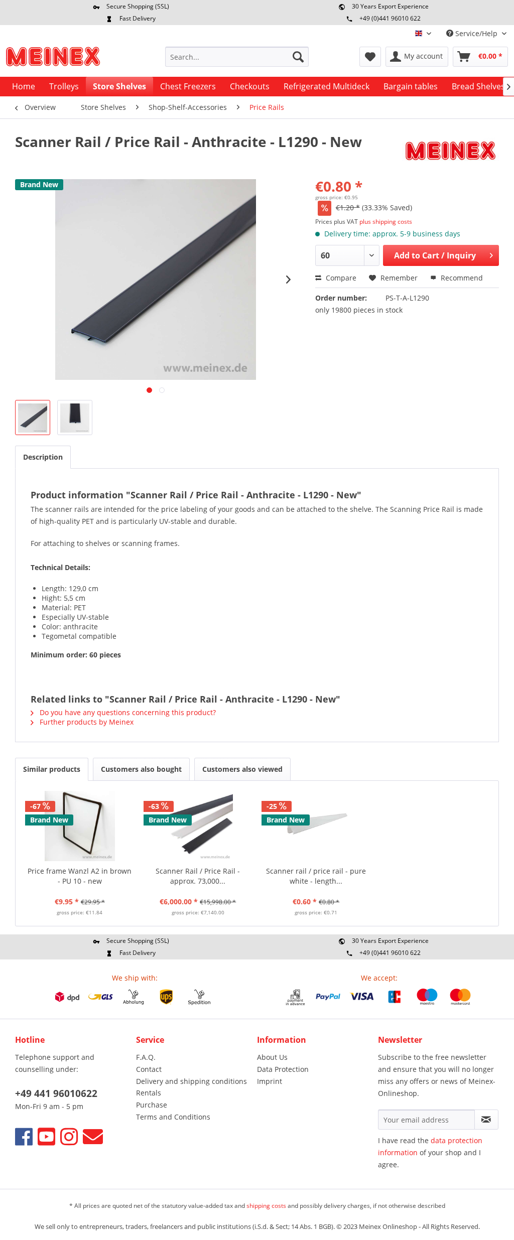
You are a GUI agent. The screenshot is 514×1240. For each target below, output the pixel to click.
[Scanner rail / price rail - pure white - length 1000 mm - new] (316, 826)
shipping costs (266, 1205)
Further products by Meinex (86, 722)
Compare (340, 278)
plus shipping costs (385, 221)
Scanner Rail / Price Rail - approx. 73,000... (198, 876)
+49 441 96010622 (56, 1093)
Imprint (269, 1081)
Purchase (151, 1105)
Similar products (51, 769)
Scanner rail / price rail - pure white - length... (316, 876)
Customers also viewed (242, 769)
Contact (149, 1069)
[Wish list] (370, 57)
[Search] (298, 57)
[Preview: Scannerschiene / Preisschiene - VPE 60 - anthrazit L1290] (32, 417)
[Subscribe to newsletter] (486, 1120)
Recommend (461, 278)
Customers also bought (141, 769)
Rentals (148, 1092)
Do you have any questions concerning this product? (127, 712)
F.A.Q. (146, 1057)
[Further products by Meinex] (450, 151)
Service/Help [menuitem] (476, 33)
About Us (272, 1057)
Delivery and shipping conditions (191, 1081)
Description (43, 457)
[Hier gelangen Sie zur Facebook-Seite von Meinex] (24, 1136)
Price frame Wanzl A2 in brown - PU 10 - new (80, 876)
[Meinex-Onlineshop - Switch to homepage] (52, 59)
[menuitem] (237, 57)
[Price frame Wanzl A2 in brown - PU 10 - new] (80, 826)
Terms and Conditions (173, 1117)
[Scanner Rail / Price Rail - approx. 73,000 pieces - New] (198, 826)
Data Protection (283, 1069)
